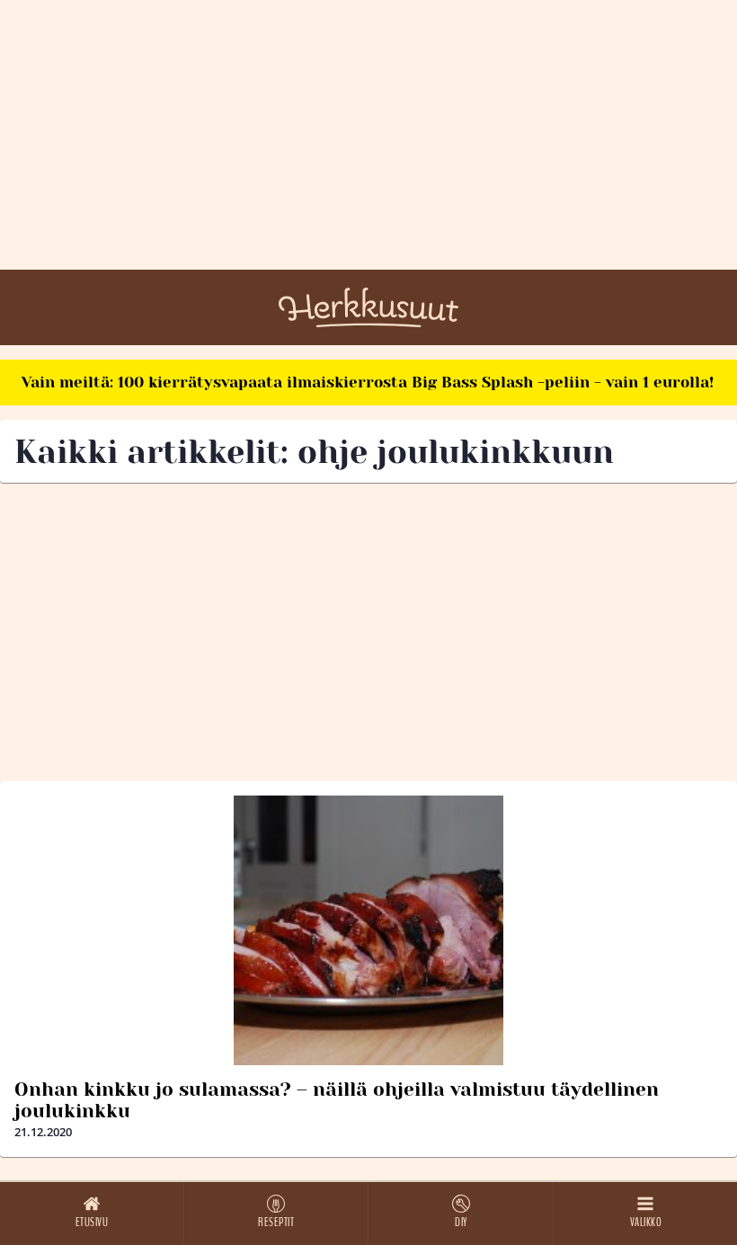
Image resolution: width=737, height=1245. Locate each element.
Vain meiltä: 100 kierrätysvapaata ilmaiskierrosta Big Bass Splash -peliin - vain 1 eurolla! (368, 382)
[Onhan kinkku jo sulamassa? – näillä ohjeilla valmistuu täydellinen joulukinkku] (368, 930)
